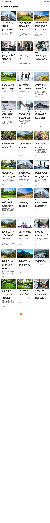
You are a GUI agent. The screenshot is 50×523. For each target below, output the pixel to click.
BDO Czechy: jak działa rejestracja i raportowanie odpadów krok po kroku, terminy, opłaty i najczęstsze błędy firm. (8, 114)
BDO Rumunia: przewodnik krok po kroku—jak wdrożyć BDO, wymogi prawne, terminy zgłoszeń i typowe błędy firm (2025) (41, 85)
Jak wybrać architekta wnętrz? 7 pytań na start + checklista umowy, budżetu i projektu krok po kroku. (25, 55)
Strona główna (46, 1)
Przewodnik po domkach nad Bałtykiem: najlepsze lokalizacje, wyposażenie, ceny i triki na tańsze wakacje (25, 293)
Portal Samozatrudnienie (8, 1)
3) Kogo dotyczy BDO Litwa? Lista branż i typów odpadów (41, 262)
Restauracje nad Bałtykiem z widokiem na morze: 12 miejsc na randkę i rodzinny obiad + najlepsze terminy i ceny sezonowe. (41, 144)
